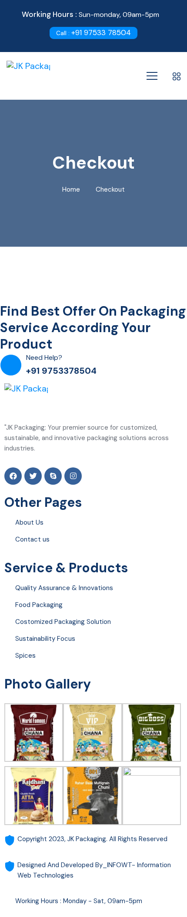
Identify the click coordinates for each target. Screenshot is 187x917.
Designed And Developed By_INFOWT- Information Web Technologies (94, 870)
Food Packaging (39, 604)
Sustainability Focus (45, 638)
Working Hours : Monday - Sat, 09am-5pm (78, 901)
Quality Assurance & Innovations (64, 588)
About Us (29, 522)
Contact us (32, 539)
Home (71, 189)
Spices (25, 655)
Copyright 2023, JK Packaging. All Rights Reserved (92, 839)
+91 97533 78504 (93, 32)
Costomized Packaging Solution (63, 621)
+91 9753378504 (61, 370)
